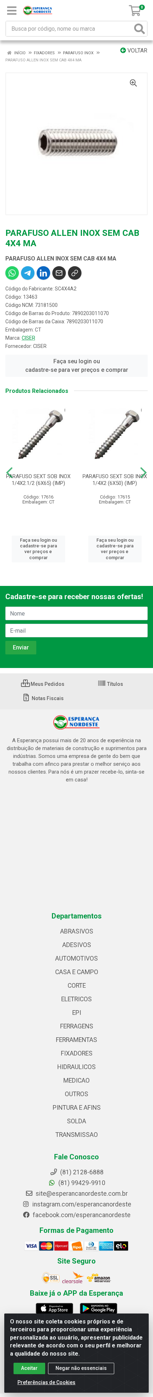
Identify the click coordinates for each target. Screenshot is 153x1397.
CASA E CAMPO (76, 972)
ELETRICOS (76, 999)
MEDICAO (76, 1080)
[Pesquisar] (139, 28)
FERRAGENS (76, 1026)
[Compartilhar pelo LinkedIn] (43, 273)
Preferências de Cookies (46, 1382)
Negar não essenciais (81, 1368)
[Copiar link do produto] (74, 273)
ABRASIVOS (76, 931)
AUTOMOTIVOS (76, 958)
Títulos (114, 684)
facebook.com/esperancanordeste (81, 1215)
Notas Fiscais (47, 698)
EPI (76, 1012)
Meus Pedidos (47, 684)
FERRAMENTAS (76, 1039)
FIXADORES (77, 1053)
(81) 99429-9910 (81, 1182)
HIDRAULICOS (76, 1066)
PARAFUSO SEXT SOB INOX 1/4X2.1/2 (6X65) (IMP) (38, 479)
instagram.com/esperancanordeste (81, 1204)
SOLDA (76, 1121)
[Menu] (11, 10)
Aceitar (29, 1368)
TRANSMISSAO (77, 1134)
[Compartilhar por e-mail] (59, 273)
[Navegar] (9, 473)
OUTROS (76, 1094)
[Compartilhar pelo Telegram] (28, 273)
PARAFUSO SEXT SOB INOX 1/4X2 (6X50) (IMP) (115, 479)
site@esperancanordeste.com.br (81, 1193)
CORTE (77, 985)
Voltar (136, 50)
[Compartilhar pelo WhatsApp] (12, 273)
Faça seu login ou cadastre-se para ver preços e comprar (76, 365)
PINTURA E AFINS (77, 1107)
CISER (28, 338)
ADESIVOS (76, 944)
